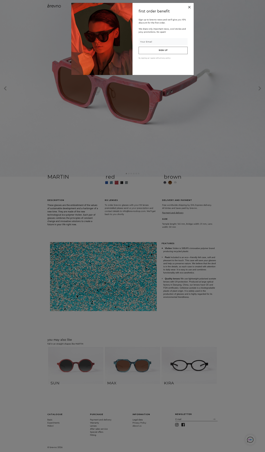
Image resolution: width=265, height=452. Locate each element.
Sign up (163, 50)
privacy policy (165, 58)
